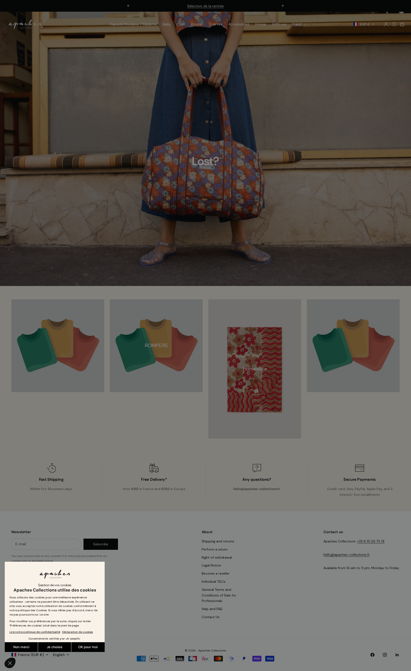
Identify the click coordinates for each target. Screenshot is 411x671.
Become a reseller (216, 573)
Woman (197, 24)
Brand (297, 24)
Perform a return (215, 549)
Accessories (239, 24)
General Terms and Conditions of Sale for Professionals (219, 595)
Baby (167, 24)
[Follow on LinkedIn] (397, 654)
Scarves (216, 24)
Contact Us (211, 617)
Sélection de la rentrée (205, 6)
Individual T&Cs (213, 581)
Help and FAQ (212, 609)
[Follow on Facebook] (372, 654)
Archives (279, 24)
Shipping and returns (218, 541)
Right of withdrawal (217, 557)
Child (180, 24)
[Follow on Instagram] (384, 654)
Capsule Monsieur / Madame (133, 24)
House (260, 24)
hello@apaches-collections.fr (346, 554)
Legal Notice (211, 565)
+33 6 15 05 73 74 (371, 541)
